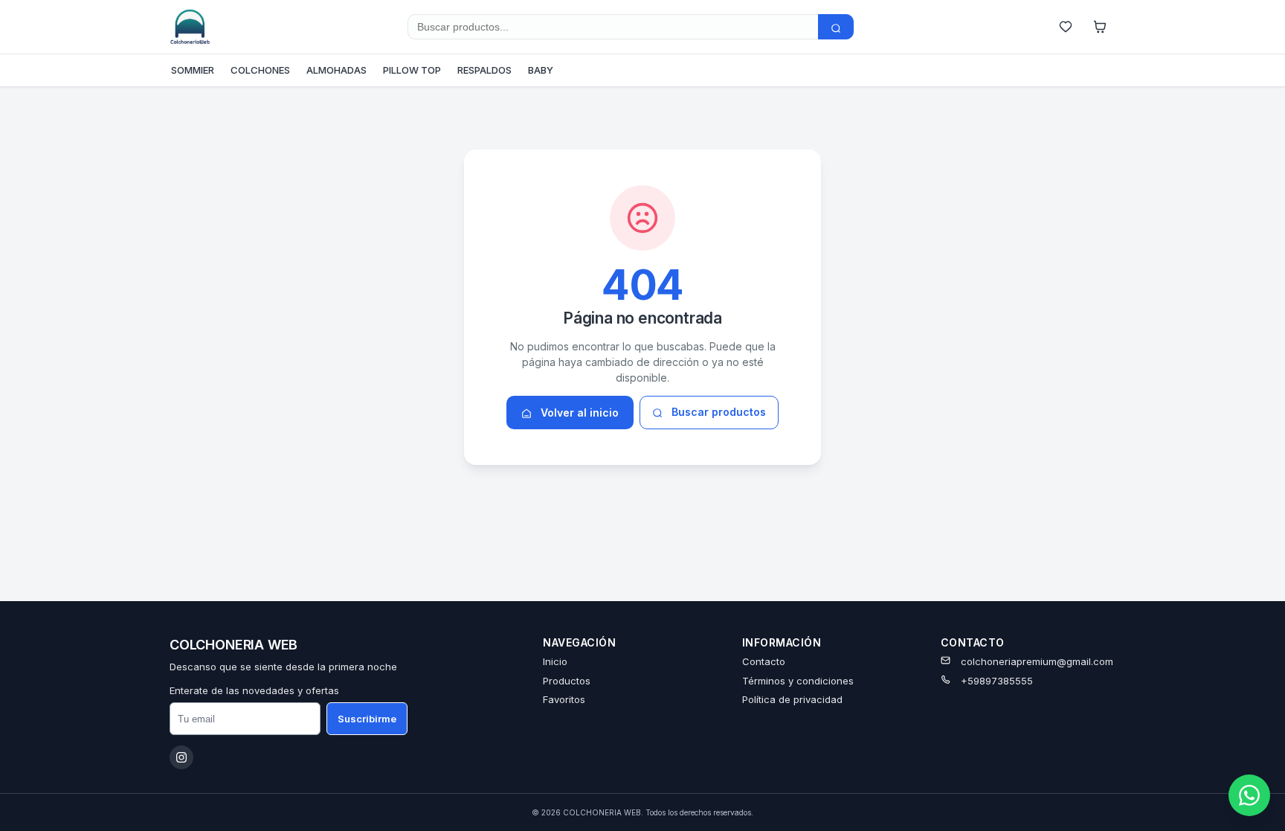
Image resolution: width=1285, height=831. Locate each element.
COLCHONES (260, 70)
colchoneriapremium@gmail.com (1037, 661)
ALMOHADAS (336, 70)
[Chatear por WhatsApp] (1249, 795)
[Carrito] (1099, 26)
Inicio (555, 661)
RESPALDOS (484, 70)
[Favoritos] (1065, 26)
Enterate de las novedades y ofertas (254, 690)
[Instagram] (181, 757)
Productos (566, 681)
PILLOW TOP (412, 70)
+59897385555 (997, 681)
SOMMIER (192, 70)
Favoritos (564, 699)
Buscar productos (717, 411)
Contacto (763, 661)
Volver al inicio (578, 412)
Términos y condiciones (798, 681)
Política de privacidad (792, 699)
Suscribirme (367, 719)
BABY (540, 70)
